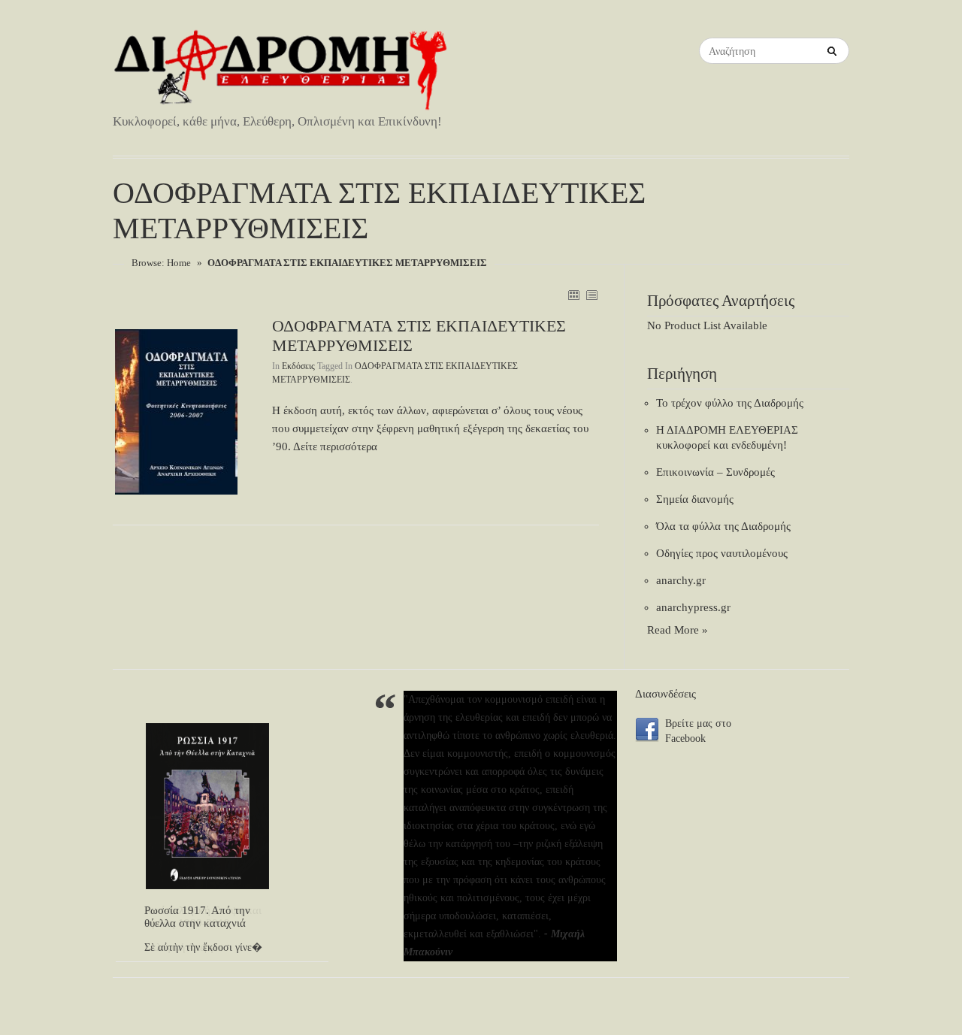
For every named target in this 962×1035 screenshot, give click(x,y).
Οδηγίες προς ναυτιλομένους (722, 553)
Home (179, 262)
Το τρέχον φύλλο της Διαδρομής (729, 403)
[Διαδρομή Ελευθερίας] (282, 70)
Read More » (677, 630)
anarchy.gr (681, 580)
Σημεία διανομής (695, 499)
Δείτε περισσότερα (335, 446)
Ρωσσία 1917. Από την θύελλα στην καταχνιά (197, 916)
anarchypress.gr (693, 607)
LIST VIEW (591, 294)
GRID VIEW (573, 294)
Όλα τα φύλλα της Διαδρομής (723, 526)
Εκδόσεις (298, 366)
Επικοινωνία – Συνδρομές (715, 472)
